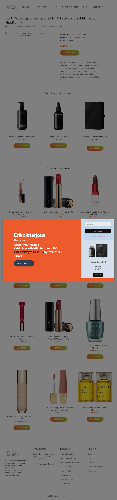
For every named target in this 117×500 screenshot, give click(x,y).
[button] (24, 263)
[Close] (4, 220)
